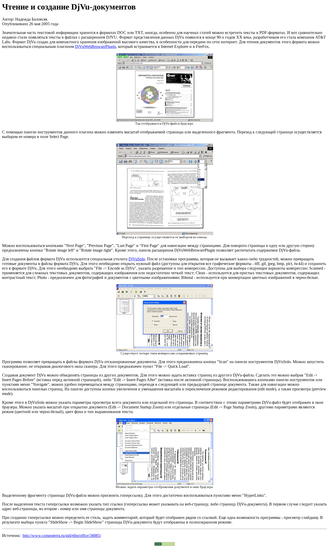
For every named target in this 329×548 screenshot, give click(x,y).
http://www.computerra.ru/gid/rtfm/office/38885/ (62, 535)
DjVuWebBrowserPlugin (95, 46)
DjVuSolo (137, 259)
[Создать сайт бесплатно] (164, 544)
